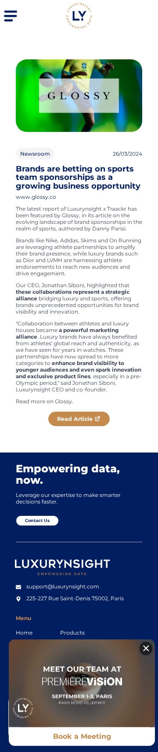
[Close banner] (146, 648)
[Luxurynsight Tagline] (65, 577)
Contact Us (37, 520)
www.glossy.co (36, 196)
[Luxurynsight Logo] (79, 27)
